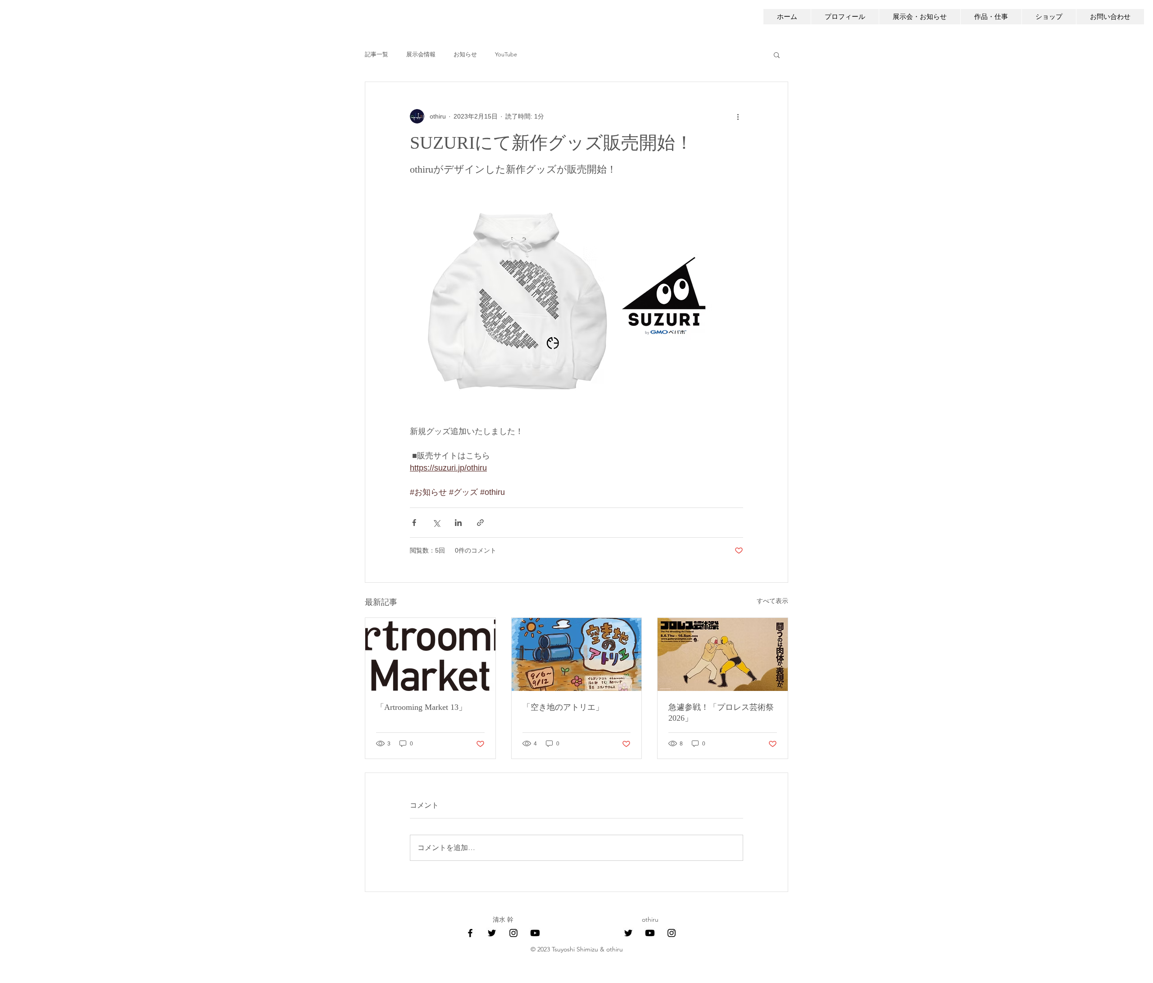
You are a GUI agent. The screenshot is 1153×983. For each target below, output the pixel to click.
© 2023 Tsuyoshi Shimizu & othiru (577, 949)
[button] (776, 54)
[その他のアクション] (737, 116)
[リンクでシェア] (480, 522)
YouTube (506, 54)
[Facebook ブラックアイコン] (470, 933)
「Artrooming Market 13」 (421, 707)
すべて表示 (772, 600)
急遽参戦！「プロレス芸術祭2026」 (721, 712)
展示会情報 (421, 54)
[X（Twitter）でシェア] (436, 522)
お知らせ (465, 54)
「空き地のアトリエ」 (563, 707)
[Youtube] (535, 933)
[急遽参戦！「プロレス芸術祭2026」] (723, 654)
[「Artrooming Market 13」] (430, 654)
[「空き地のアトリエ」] (577, 654)
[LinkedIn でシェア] (458, 522)
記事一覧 (376, 54)
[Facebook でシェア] (414, 522)
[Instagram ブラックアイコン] (513, 933)
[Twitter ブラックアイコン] (491, 933)
